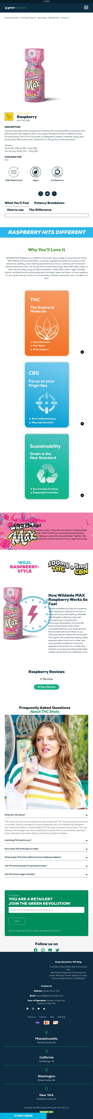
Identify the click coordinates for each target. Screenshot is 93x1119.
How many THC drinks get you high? (22, 848)
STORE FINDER (23, 1115)
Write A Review (47, 686)
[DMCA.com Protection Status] (46, 1111)
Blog (52, 1017)
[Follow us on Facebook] (35, 950)
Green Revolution (12, 18)
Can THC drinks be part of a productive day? (26, 865)
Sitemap (62, 1017)
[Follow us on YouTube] (50, 950)
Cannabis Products (28, 18)
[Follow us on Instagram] (43, 950)
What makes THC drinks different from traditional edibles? (33, 857)
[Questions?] (54, 193)
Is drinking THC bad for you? (18, 840)
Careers (46, 1)
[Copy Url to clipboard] (40, 193)
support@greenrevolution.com (49, 996)
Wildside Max (53, 18)
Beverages (42, 18)
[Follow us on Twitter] (57, 950)
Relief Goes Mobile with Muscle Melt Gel (68, 972)
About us (32, 1017)
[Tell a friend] (47, 193)
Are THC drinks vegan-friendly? (20, 874)
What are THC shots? (15, 815)
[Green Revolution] (16, 7)
